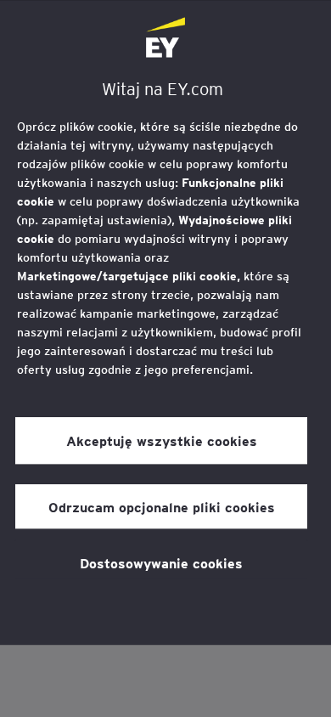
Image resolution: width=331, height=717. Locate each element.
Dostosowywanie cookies (161, 562)
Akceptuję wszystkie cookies (161, 441)
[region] (165, 323)
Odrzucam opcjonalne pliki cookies (161, 506)
